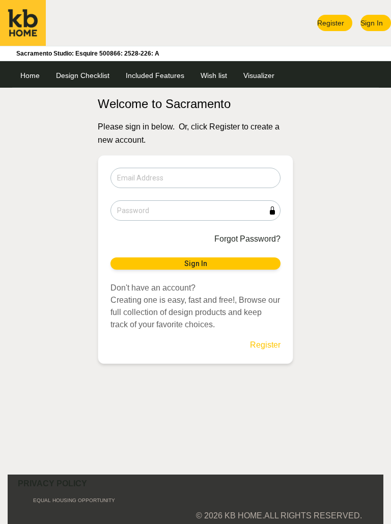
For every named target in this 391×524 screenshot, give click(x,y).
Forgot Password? (247, 238)
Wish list (214, 75)
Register (330, 23)
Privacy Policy (52, 483)
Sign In (371, 23)
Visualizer (258, 75)
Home (30, 75)
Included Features (155, 75)
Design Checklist (82, 75)
